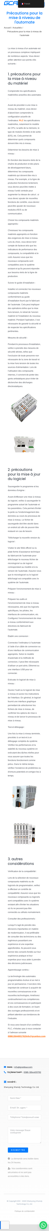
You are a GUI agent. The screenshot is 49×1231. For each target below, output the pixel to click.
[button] (43, 1225)
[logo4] (14, 1)
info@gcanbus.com (23, 1067)
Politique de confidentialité (24, 1211)
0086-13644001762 (32, 1072)
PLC (21, 120)
